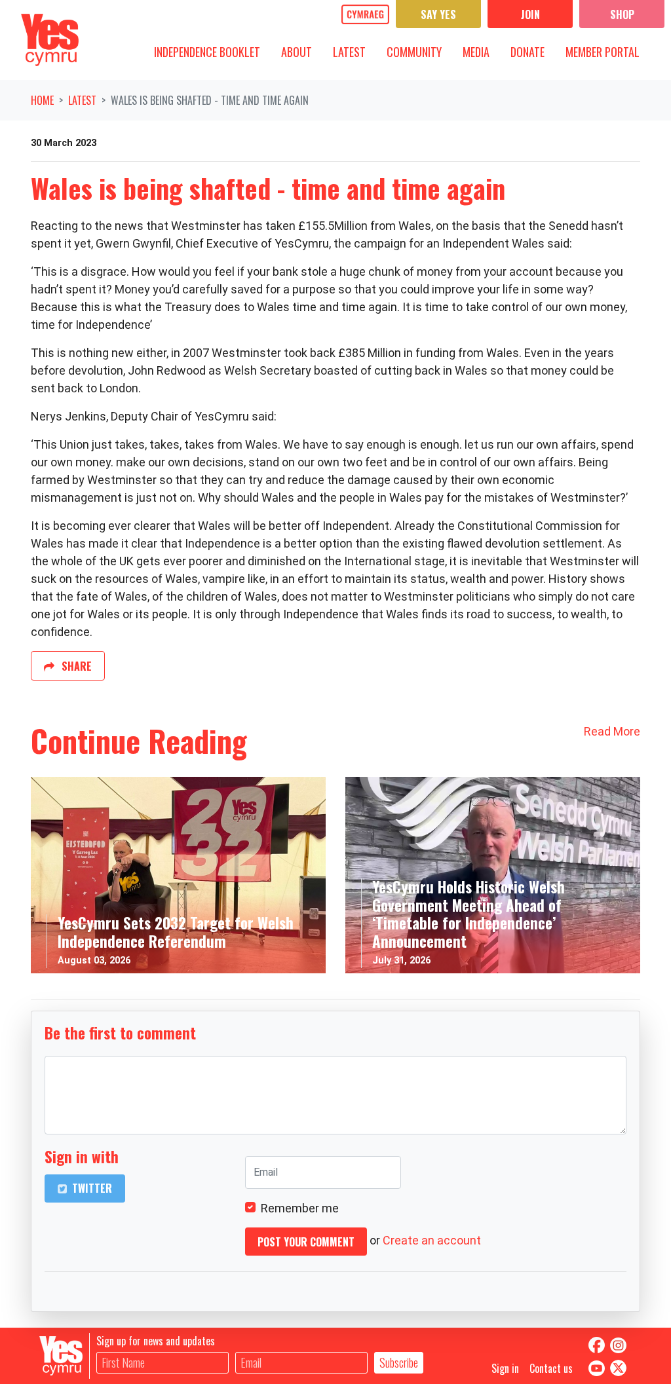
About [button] (301, 51)
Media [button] (481, 51)
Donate (527, 51)
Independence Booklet (207, 51)
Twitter (90, 1188)
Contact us (551, 1368)
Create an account (432, 1240)
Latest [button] (354, 51)
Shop (622, 14)
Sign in (505, 1368)
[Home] (50, 39)
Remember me (300, 1208)
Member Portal (603, 51)
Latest (82, 100)
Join (530, 14)
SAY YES (438, 14)
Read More (612, 731)
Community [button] (419, 51)
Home (42, 100)
